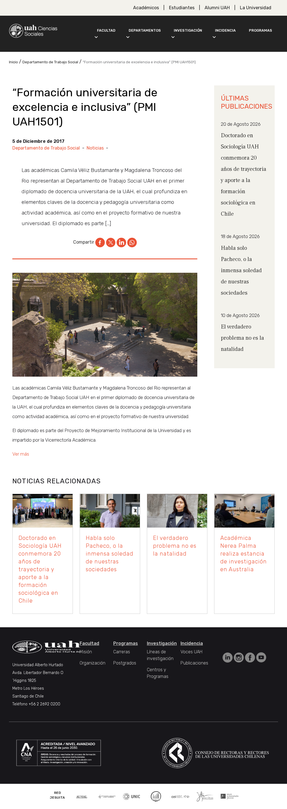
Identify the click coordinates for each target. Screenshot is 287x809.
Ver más (20, 454)
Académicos (146, 7)
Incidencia (225, 30)
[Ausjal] (82, 796)
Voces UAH (191, 651)
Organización (92, 663)
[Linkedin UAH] (228, 657)
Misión (86, 651)
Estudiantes (182, 7)
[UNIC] (131, 796)
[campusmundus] (180, 796)
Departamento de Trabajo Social (46, 148)
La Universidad (255, 7)
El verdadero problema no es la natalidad (242, 338)
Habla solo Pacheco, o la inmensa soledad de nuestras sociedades (241, 270)
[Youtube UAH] (261, 657)
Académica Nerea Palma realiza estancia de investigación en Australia (243, 554)
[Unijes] (230, 796)
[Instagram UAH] (239, 657)
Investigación (188, 30)
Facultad (106, 30)
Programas (260, 30)
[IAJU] (107, 796)
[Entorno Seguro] (156, 796)
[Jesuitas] (204, 796)
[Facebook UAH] (250, 657)
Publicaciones (194, 663)
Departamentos (145, 30)
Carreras (121, 651)
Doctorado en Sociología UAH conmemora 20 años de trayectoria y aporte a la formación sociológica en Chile (40, 569)
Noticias (95, 148)
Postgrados (124, 663)
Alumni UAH (217, 7)
